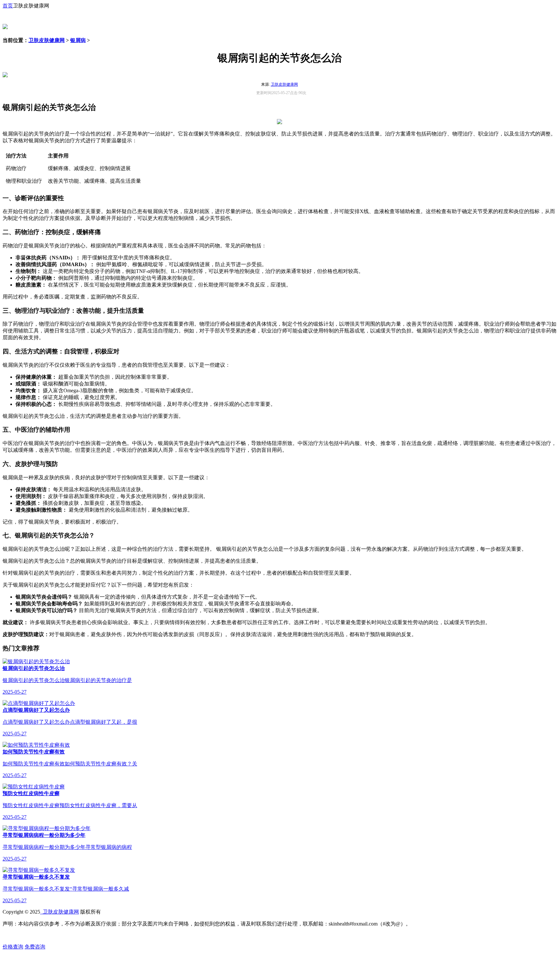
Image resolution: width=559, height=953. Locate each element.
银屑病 (78, 40)
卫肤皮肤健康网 (46, 40)
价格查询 (13, 946)
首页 (8, 5)
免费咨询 (35, 946)
